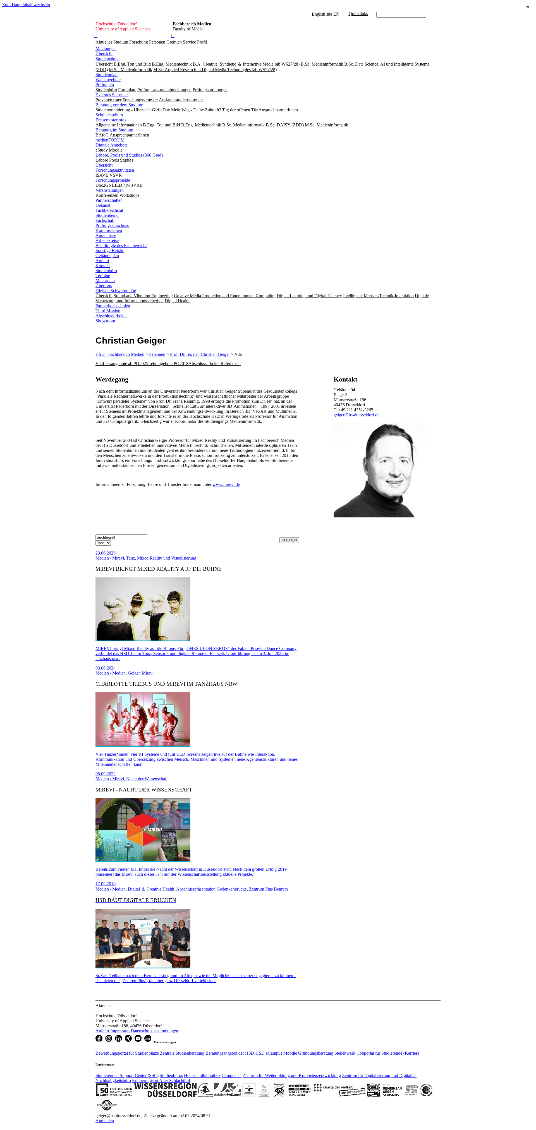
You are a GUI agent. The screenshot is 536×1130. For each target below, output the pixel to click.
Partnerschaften (109, 200)
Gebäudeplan (107, 255)
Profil (202, 42)
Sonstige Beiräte (109, 250)
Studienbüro (106, 270)
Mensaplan (105, 280)
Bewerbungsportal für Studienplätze (127, 1053)
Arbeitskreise (107, 240)
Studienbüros (171, 1075)
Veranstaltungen (109, 190)
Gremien (174, 42)
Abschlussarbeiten (111, 315)
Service (189, 42)
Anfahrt (102, 260)
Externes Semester (111, 94)
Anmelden (104, 1120)
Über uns (103, 285)
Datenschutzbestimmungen (154, 1030)
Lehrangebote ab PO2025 (125, 363)
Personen (157, 42)
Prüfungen (104, 84)
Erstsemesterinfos (110, 119)
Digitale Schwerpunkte (115, 290)
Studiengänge (107, 58)
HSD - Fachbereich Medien (119, 354)
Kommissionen (108, 230)
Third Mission (107, 310)
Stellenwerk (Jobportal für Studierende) (369, 1053)
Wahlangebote (108, 79)
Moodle (290, 1053)
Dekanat (102, 205)
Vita (99, 363)
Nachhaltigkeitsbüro (113, 1080)
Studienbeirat (107, 215)
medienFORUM (110, 140)
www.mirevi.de (226, 484)
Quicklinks (358, 13)
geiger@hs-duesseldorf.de (356, 414)
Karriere (412, 1053)
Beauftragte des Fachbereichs (121, 245)
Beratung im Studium (114, 130)
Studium (120, 42)
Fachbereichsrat (109, 210)
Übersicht (104, 53)
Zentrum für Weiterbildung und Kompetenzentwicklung (292, 1075)
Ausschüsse (105, 235)
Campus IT (231, 1075)
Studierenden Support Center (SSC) (127, 1075)
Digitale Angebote (111, 145)
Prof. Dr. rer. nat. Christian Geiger (200, 354)
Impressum (120, 1030)
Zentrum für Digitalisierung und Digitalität (379, 1075)
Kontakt (102, 265)
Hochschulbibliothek (202, 1075)
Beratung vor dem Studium (119, 104)
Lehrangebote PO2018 (168, 363)
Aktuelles (103, 42)
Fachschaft (104, 220)
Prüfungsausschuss (112, 225)
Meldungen (105, 48)
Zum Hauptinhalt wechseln (26, 4)
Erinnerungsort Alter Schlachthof (161, 1080)
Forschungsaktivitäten (114, 170)
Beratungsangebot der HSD (229, 1053)
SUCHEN (289, 540)
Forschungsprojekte (112, 180)
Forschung (138, 42)
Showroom (105, 320)
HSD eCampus (268, 1053)
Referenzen (231, 363)
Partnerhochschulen (112, 305)
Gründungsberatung (315, 1053)
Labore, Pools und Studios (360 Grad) (129, 155)
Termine (102, 275)
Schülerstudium (109, 114)
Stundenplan (106, 74)
